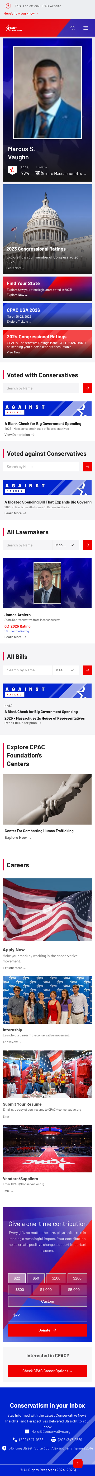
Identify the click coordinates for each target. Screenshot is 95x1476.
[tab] (17, 1278)
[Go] (78, 1463)
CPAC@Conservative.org (27, 1184)
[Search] (87, 388)
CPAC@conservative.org (64, 1109)
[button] (72, 28)
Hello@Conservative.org (50, 1431)
